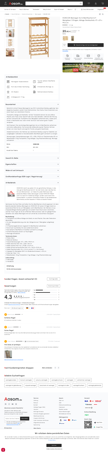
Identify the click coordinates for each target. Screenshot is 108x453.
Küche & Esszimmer (27, 14)
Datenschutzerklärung (65, 405)
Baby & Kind (47, 9)
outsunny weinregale (41, 380)
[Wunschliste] (89, 3)
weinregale (70, 380)
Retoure (36, 402)
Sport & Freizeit (59, 9)
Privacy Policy (52, 440)
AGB (18, 423)
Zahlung (36, 400)
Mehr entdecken (47, 367)
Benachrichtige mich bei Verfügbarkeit (87, 45)
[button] (32, 104)
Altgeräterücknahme (39, 422)
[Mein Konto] (96, 3)
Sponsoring (37, 425)
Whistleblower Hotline (65, 413)
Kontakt (36, 405)
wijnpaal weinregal (30, 385)
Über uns (61, 400)
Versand (36, 409)
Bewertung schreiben (53, 286)
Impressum (62, 407)
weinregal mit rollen (63, 385)
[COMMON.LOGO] (16, 3)
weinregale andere (11, 380)
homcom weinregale (26, 380)
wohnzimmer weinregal (83, 380)
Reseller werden (63, 409)
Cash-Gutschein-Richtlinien (41, 420)
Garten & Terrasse (10, 9)
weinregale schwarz (57, 380)
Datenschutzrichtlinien (13, 424)
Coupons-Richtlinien (39, 418)
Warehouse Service (39, 416)
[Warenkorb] (103, 3)
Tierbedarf (36, 9)
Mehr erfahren (21, 292)
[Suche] (81, 3)
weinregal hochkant (78, 385)
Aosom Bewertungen (64, 411)
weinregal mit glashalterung (13, 385)
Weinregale (38, 14)
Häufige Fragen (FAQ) (39, 407)
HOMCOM (36, 144)
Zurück (7, 14)
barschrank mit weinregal (47, 385)
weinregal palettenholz (94, 385)
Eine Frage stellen (53, 279)
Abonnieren (24, 418)
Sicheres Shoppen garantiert (41, 413)
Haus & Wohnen (24, 9)
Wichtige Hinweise (38, 411)
